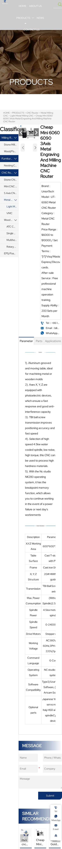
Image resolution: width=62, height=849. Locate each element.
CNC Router (32, 112)
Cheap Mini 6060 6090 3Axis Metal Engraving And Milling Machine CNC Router (28, 118)
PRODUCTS (18, 112)
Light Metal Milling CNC (21, 115)
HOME (6, 112)
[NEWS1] (5, 2)
